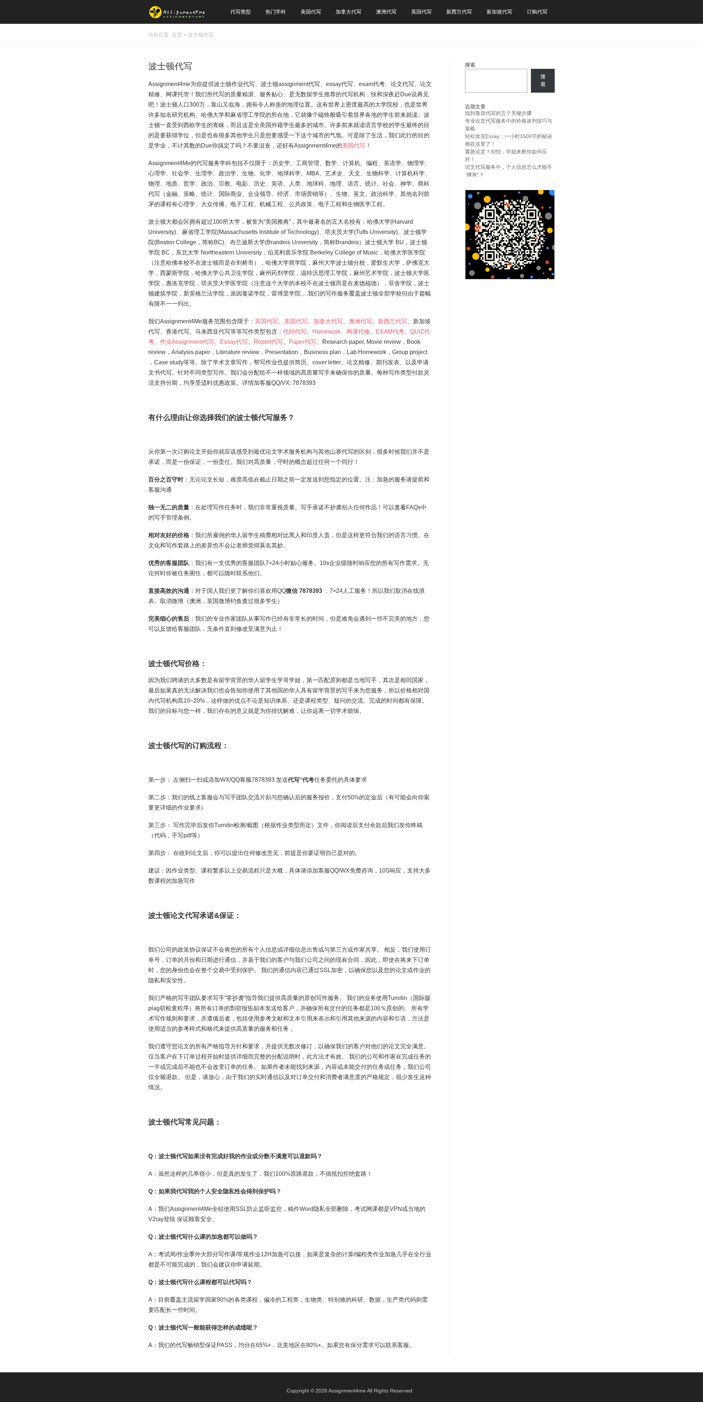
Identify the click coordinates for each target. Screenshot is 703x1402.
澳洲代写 (386, 12)
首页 (177, 35)
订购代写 (537, 12)
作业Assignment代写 (187, 342)
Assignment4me (347, 1391)
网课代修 (358, 331)
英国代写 (421, 12)
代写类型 (240, 12)
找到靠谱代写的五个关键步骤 (498, 113)
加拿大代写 (348, 12)
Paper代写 (302, 342)
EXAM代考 (390, 331)
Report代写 (268, 342)
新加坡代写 (499, 12)
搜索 (470, 65)
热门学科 (275, 12)
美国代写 (311, 12)
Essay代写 (234, 342)
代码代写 (294, 331)
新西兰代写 (459, 12)
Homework (326, 331)
